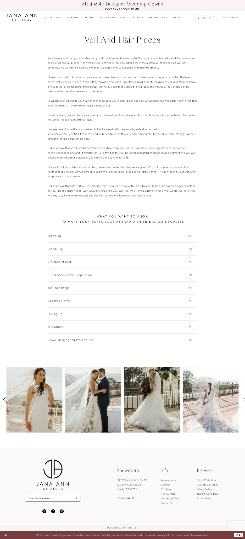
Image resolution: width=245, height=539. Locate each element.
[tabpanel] (34, 399)
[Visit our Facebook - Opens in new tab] (53, 511)
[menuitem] (53, 17)
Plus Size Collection (207, 484)
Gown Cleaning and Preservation (70, 340)
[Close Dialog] (5, 535)
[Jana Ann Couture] (21, 17)
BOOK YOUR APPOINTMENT (122, 8)
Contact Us (167, 502)
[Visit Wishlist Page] (210, 17)
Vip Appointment (59, 262)
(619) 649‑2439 (125, 498)
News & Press (168, 493)
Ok (238, 535)
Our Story (166, 489)
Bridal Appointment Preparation (70, 275)
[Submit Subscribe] (73, 498)
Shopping (54, 236)
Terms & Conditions (207, 493)
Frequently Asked (170, 498)
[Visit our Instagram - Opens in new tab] (62, 511)
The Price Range (59, 288)
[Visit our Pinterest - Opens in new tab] (44, 511)
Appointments (168, 479)
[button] (203, 17)
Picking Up (55, 314)
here (205, 535)
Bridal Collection (206, 479)
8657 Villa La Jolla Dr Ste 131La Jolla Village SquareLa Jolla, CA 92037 (132, 484)
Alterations (55, 326)
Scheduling (55, 249)
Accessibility (204, 498)
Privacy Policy (204, 489)
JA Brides (165, 484)
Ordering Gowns (59, 300)
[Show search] (197, 17)
